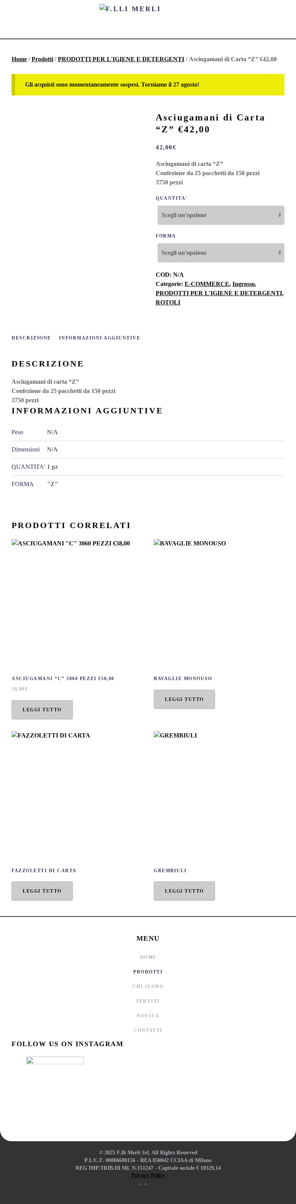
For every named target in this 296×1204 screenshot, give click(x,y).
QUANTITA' (171, 198)
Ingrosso (243, 284)
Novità (148, 1015)
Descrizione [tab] (31, 338)
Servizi (148, 1001)
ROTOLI (168, 302)
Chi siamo (148, 986)
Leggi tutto (42, 709)
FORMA (166, 236)
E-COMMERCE (207, 284)
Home (19, 59)
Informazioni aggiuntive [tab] (100, 338)
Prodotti (42, 59)
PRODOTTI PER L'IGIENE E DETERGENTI (121, 59)
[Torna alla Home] (148, 19)
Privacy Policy (148, 1175)
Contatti (148, 1030)
